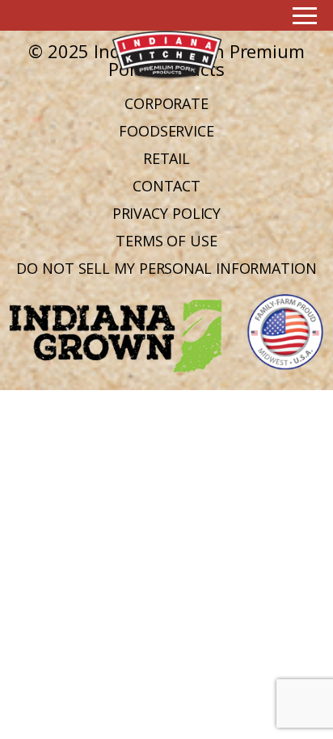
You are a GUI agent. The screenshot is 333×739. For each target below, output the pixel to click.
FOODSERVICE (166, 131)
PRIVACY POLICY (166, 213)
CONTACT (166, 185)
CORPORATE (166, 103)
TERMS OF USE (166, 240)
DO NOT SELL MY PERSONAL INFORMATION (166, 268)
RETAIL (166, 158)
